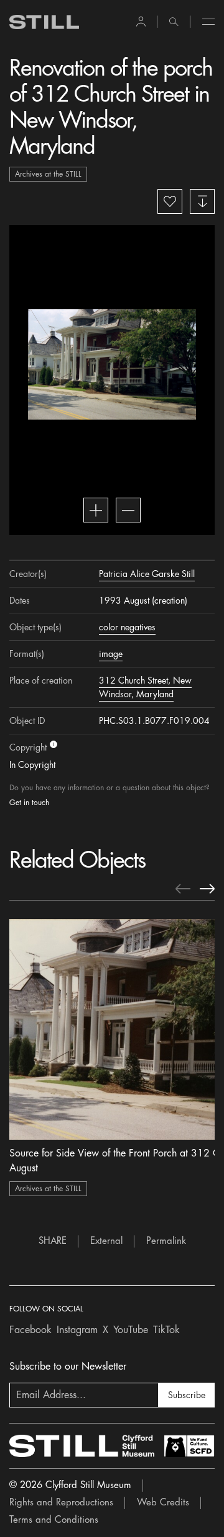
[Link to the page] (44, 22)
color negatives (127, 627)
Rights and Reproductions (61, 1502)
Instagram (77, 1330)
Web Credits (163, 1502)
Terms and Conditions (53, 1520)
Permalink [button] (166, 1241)
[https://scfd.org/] (189, 1446)
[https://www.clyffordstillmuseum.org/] (81, 1446)
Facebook (30, 1330)
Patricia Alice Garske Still (147, 574)
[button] (141, 21)
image (111, 654)
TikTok (166, 1330)
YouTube (130, 1330)
